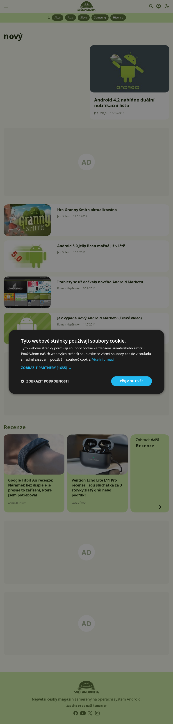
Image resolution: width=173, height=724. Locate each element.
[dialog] (86, 362)
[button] (86, 368)
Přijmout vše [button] (131, 381)
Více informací (103, 359)
